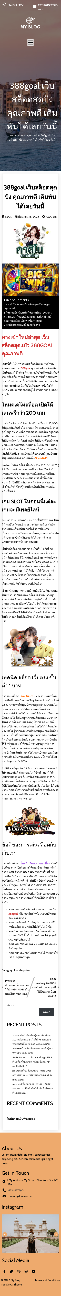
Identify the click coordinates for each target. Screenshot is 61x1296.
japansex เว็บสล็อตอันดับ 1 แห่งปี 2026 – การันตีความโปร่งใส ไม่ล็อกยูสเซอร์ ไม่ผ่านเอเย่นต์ (32, 1075)
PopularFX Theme (11, 1284)
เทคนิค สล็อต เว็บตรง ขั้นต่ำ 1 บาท (24, 320)
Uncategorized (28, 135)
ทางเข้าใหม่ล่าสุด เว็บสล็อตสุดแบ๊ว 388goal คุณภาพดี (28, 306)
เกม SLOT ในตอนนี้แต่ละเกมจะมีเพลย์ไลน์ (28, 316)
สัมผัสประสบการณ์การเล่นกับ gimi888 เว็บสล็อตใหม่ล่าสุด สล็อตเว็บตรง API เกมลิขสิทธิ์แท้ (32, 1062)
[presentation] (5, 1234)
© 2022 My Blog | (11, 1280)
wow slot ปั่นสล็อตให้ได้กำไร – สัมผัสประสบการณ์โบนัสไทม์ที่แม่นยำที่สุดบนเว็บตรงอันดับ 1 (32, 1088)
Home (13, 135)
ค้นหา (10, 1005)
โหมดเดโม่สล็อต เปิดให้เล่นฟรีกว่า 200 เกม (29, 312)
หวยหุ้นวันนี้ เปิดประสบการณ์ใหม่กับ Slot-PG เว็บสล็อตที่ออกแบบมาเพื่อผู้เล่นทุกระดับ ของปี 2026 (32, 1048)
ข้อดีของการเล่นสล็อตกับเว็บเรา (23, 324)
